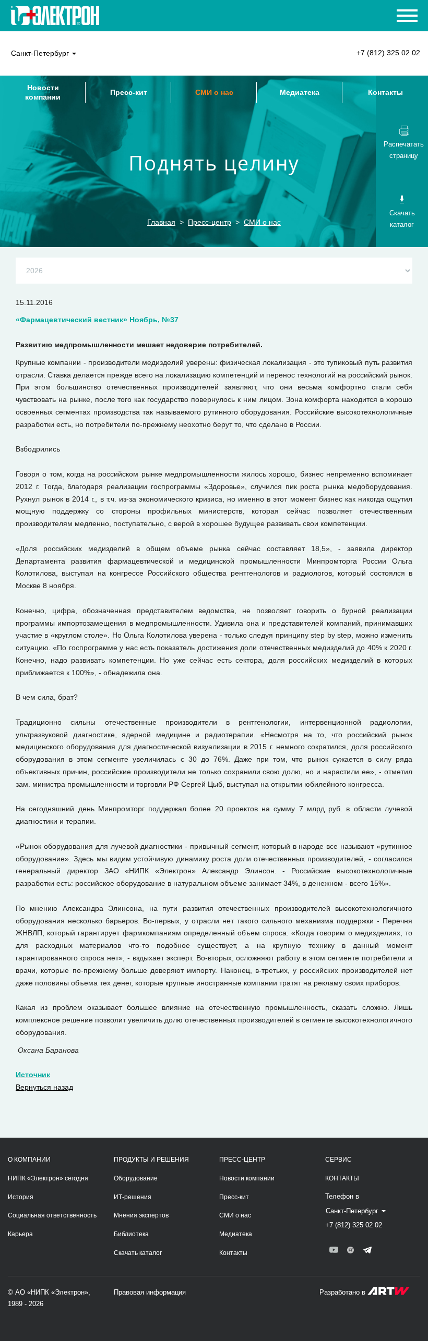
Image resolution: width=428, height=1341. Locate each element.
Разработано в (343, 1292)
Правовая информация (150, 1292)
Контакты (385, 92)
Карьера (20, 1234)
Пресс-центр (209, 222)
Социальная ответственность (52, 1215)
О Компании (29, 1159)
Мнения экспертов (141, 1215)
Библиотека (131, 1234)
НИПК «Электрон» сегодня (48, 1178)
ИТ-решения (132, 1197)
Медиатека (299, 92)
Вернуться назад (44, 1087)
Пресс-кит (128, 92)
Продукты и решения (151, 1159)
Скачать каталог (138, 1253)
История (20, 1197)
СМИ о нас (214, 92)
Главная (161, 222)
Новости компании (43, 92)
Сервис (338, 1159)
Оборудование (136, 1178)
